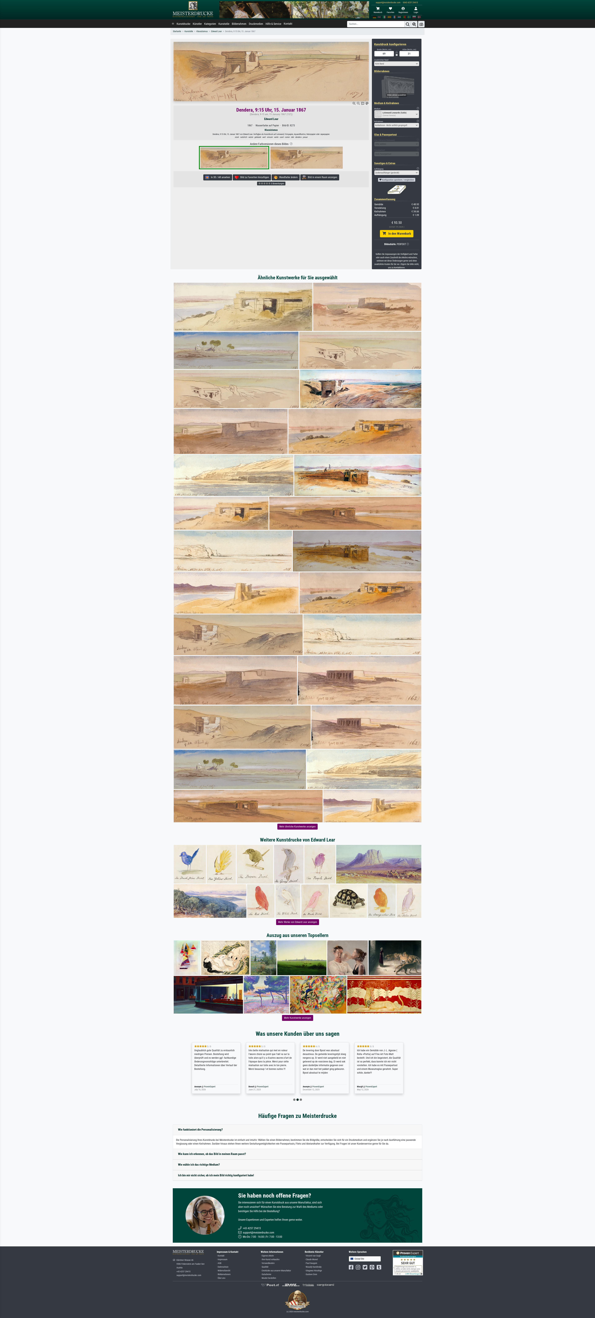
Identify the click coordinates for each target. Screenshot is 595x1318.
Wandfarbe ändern (287, 177)
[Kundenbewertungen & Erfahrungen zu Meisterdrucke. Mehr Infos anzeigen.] (408, 1262)
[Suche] (407, 24)
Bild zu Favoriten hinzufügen (253, 177)
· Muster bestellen (268, 1278)
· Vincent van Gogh (313, 1255)
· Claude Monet (311, 1259)
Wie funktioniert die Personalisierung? (200, 1129)
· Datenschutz (222, 1267)
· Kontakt (220, 1255)
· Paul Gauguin (311, 1263)
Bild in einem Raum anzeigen (321, 177)
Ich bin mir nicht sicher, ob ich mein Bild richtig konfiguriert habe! (216, 1175)
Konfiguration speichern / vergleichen (397, 180)
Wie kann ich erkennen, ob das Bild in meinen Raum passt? (212, 1154)
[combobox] (396, 63)
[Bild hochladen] (421, 24)
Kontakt (288, 23)
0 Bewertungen (277, 183)
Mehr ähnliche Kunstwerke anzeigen (297, 826)
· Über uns (221, 1278)
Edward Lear (216, 31)
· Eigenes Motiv (267, 1255)
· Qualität (264, 1267)
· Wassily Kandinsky (313, 1267)
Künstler (197, 23)
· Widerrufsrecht (223, 1270)
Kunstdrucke (183, 23)
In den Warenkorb (398, 233)
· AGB (219, 1263)
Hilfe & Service (273, 23)
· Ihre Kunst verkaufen (270, 1259)
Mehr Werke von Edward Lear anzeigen (297, 922)
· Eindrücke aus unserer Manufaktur (276, 1270)
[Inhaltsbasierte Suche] (414, 24)
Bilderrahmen (239, 23)
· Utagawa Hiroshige (313, 1270)
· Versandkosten (268, 1263)
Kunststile (223, 23)
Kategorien (210, 23)
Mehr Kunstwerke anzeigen (297, 1017)
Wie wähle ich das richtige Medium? (199, 1164)
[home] (172, 24)
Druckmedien (256, 23)
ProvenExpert (209, 1086)
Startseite (177, 31)
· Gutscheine (266, 1274)
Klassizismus (202, 31)
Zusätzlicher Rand (381, 60)
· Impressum (222, 1259)
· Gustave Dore (311, 1274)
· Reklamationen (224, 1274)
